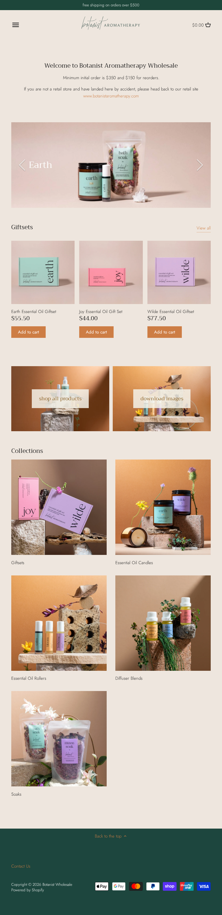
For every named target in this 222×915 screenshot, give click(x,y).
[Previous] (22, 165)
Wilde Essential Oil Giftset (170, 311)
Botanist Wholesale (57, 884)
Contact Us (20, 866)
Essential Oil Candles (134, 563)
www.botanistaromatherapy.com (111, 96)
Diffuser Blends (129, 678)
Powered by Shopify (27, 890)
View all (204, 228)
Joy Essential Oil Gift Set (100, 311)
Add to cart (28, 332)
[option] (111, 165)
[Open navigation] (15, 25)
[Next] (199, 165)
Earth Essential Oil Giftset (33, 311)
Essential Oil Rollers (28, 678)
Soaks (16, 794)
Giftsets (22, 227)
